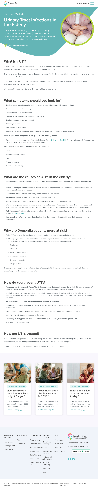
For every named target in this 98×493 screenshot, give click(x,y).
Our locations (60, 451)
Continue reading (13, 410)
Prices (19, 440)
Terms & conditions (79, 484)
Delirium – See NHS (59, 140)
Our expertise (35, 435)
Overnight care (9, 446)
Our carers (21, 444)
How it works (22, 435)
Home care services (8, 436)
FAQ (44, 472)
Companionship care (35, 464)
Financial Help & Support (48, 452)
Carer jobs (59, 444)
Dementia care (35, 444)
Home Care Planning (46, 443)
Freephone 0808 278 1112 (78, 443)
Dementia (46, 469)
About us (58, 435)
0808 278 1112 (84, 3)
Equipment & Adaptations (47, 458)
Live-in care (8, 449)
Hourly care (8, 442)
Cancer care (34, 459)
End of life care (35, 455)
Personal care (35, 440)
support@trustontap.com (78, 447)
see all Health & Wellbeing (19, 45)
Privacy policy (64, 484)
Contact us (64, 485)
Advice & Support (46, 436)
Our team (58, 448)
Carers (44, 448)
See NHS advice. (18, 213)
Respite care (34, 451)
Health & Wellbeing (46, 464)
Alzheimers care (36, 448)
